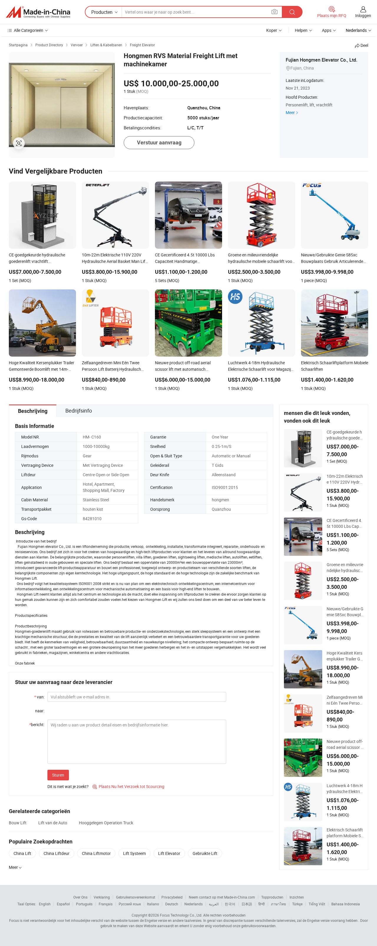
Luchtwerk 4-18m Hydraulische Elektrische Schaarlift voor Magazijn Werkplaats (345, 789)
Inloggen (363, 15)
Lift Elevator (169, 853)
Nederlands (193, 903)
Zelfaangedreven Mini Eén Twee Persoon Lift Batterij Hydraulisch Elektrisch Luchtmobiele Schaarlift (345, 700)
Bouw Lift (18, 822)
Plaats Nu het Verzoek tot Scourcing (128, 786)
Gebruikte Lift (205, 853)
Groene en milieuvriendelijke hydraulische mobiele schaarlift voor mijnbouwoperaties (345, 567)
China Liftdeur (57, 853)
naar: (39, 710)
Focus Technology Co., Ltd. (181, 915)
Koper (271, 30)
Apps (326, 30)
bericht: (36, 724)
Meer (290, 112)
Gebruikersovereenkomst (135, 897)
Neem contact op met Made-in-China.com (222, 897)
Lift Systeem (134, 853)
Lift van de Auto (52, 822)
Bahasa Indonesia (345, 903)
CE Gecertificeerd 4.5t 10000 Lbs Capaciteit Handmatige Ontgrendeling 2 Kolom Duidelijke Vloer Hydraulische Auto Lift (345, 523)
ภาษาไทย (278, 903)
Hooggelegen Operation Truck (106, 822)
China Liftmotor (96, 853)
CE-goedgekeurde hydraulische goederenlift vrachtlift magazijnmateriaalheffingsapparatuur (345, 435)
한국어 (230, 903)
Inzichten (297, 897)
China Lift (22, 853)
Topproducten (272, 897)
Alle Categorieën (28, 30)
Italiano (153, 903)
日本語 (247, 903)
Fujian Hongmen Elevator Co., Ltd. (321, 60)
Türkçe (297, 903)
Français (106, 903)
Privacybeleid (172, 897)
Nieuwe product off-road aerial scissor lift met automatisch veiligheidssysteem (345, 744)
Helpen (301, 30)
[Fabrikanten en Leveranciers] (38, 12)
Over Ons (80, 897)
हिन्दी (261, 903)
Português (84, 903)
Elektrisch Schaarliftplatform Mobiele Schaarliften (345, 833)
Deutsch (171, 903)
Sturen (58, 775)
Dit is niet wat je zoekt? (68, 786)
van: (39, 697)
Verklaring (102, 897)
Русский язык (130, 903)
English (45, 903)
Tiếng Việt (317, 903)
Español (63, 903)
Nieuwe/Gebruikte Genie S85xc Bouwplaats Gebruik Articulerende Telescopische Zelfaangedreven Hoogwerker (345, 612)
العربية (214, 903)
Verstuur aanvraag (159, 142)
